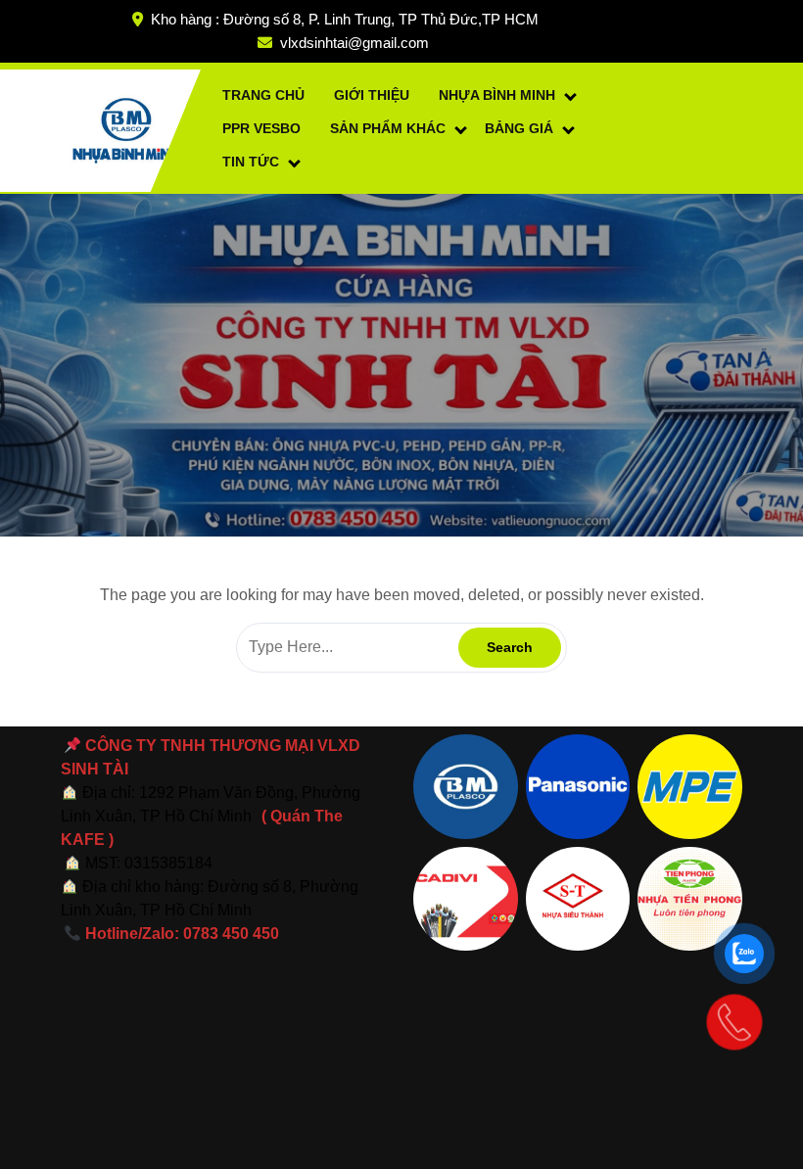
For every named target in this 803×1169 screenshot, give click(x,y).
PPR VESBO (261, 128)
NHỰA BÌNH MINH (497, 95)
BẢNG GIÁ (519, 128)
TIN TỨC (250, 161)
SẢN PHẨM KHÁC (388, 128)
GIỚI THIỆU (371, 95)
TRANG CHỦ (263, 95)
